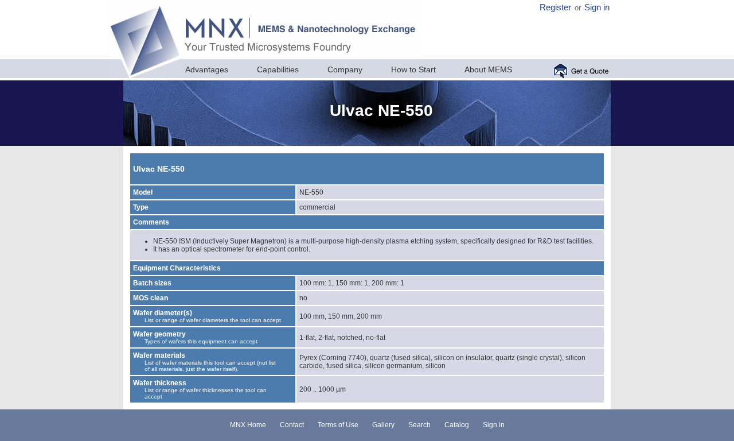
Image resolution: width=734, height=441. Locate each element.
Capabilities (278, 69)
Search (419, 425)
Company (344, 69)
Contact (292, 425)
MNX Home (248, 425)
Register (555, 7)
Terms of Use (338, 425)
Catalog (456, 425)
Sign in (597, 7)
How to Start (413, 69)
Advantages (206, 69)
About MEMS (488, 69)
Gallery (383, 425)
